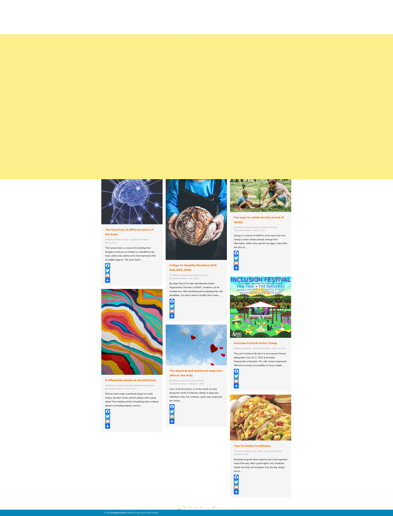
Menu (178, 36)
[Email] (132, 275)
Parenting (203, 275)
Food (189, 275)
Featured (118, 240)
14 (213, 507)
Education (129, 385)
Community (248, 227)
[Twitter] (132, 270)
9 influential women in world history (130, 380)
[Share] (132, 280)
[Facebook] (132, 265)
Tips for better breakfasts (252, 445)
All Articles (109, 240)
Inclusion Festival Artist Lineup (255, 343)
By (139, 240)
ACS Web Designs (151, 513)
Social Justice (148, 385)
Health (126, 240)
